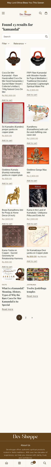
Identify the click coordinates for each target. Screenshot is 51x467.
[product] (6, 463)
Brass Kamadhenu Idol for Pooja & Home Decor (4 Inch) (12, 213)
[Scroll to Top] (46, 453)
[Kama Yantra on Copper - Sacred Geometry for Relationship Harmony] (13, 236)
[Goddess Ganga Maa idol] (38, 156)
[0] (46, 13)
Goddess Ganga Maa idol (37, 171)
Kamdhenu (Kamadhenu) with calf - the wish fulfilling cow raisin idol (38, 131)
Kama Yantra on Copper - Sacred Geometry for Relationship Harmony (12, 254)
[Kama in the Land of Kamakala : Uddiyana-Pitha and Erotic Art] (38, 196)
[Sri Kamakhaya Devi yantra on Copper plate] (38, 236)
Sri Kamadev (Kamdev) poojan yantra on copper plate (13, 129)
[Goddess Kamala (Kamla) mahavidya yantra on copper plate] (13, 156)
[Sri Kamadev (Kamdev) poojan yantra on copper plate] (13, 113)
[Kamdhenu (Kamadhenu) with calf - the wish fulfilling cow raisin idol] (38, 113)
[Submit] (46, 37)
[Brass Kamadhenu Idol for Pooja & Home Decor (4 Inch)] (13, 196)
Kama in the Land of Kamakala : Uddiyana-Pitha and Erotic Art (37, 213)
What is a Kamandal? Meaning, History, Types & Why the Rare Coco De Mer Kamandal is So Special (13, 296)
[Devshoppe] (25, 13)
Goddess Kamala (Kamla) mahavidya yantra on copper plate (12, 172)
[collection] (19, 463)
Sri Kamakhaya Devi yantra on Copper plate (37, 251)
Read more (7, 309)
